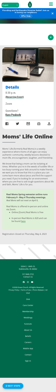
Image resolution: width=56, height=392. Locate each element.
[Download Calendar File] (38, 124)
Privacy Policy (14, 290)
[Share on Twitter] (17, 124)
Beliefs (28, 336)
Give (28, 299)
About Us (28, 330)
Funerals (28, 324)
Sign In (28, 361)
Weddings (28, 317)
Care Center (28, 305)
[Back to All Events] (51, 37)
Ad (46, 290)
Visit (28, 293)
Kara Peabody (13, 114)
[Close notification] (52, 13)
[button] (10, 5)
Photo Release (38, 290)
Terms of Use (26, 290)
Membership (28, 311)
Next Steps (13, 386)
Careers (28, 342)
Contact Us (28, 277)
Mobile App (28, 348)
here (23, 221)
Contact (28, 354)
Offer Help (26, 16)
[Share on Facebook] (6, 124)
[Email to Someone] (28, 124)
